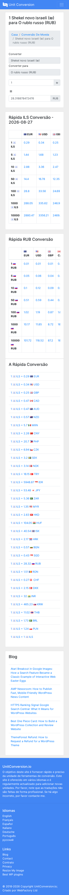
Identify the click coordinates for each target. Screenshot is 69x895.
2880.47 (29, 215)
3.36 (41, 166)
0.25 (55, 142)
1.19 (38, 312)
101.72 (27, 340)
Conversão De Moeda (35, 34)
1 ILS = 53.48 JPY (25, 490)
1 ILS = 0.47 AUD (25, 409)
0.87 (50, 312)
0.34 (41, 142)
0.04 (51, 275)
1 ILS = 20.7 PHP (25, 441)
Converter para (18, 65)
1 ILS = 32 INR (23, 596)
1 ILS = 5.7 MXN (24, 425)
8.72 (50, 324)
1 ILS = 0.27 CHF (25, 579)
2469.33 (58, 215)
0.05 (26, 275)
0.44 (51, 300)
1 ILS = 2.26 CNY (25, 433)
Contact (8, 858)
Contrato (8, 862)
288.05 (28, 203)
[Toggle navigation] (61, 4)
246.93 (57, 203)
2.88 (26, 166)
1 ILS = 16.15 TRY (25, 474)
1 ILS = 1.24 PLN (24, 628)
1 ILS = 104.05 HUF (26, 523)
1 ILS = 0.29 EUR (25, 376)
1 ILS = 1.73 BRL (24, 620)
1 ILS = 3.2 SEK (24, 457)
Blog (5, 854)
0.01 (26, 263)
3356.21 (44, 215)
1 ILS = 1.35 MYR (25, 506)
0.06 (38, 275)
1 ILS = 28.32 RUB (26, 563)
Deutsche (8, 832)
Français (8, 820)
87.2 (50, 340)
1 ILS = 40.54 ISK (25, 531)
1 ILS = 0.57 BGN (25, 547)
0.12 (38, 288)
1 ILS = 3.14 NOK (25, 466)
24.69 (56, 191)
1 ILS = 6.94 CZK (25, 449)
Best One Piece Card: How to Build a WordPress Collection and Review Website (34, 725)
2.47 (55, 166)
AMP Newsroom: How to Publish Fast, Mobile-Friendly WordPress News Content (31, 692)
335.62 (43, 203)
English (7, 816)
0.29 (26, 142)
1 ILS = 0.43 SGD (25, 555)
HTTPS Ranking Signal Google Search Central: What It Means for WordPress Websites (32, 709)
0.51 (26, 300)
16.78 (42, 179)
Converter (15, 54)
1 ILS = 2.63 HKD (25, 514)
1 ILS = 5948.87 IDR (27, 482)
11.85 (39, 324)
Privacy (7, 866)
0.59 (38, 300)
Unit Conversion (21, 5)
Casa (14, 34)
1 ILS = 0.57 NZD (25, 417)
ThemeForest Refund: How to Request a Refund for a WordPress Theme (32, 741)
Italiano (7, 828)
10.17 (27, 324)
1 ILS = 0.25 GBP (25, 392)
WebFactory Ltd (27, 890)
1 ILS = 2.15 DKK (24, 588)
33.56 (42, 191)
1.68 (41, 154)
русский (8, 840)
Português (9, 836)
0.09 (51, 288)
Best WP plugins (13, 874)
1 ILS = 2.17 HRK (24, 539)
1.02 (26, 312)
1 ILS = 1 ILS (22, 636)
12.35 (56, 179)
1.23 (55, 154)
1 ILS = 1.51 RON (24, 571)
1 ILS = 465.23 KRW (27, 604)
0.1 (25, 288)
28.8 (26, 191)
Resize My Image (13, 870)
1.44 (26, 154)
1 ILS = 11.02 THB (25, 612)
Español (8, 824)
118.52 (40, 340)
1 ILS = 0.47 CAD (25, 400)
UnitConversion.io (45, 886)
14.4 (26, 179)
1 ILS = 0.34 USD (25, 384)
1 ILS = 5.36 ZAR (25, 498)
